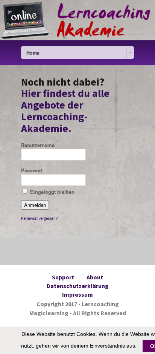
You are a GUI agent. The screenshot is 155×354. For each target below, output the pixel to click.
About (95, 277)
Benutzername (38, 145)
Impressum (77, 294)
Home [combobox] (33, 52)
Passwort (32, 170)
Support (63, 277)
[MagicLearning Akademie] (77, 20)
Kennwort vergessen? (39, 218)
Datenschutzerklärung (78, 286)
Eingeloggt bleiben (52, 191)
